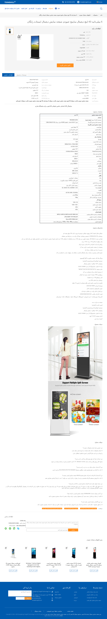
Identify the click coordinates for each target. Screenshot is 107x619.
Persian (100, 2)
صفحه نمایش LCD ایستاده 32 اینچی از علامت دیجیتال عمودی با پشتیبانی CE (74, 564)
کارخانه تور (31, 8)
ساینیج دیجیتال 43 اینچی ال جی (71, 508)
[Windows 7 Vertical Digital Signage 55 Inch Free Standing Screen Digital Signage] (33, 553)
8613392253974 (21, 525)
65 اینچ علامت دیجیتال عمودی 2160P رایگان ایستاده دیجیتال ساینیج (13, 564)
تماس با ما (16, 8)
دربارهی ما (38, 8)
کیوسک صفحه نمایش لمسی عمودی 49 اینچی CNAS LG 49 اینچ (53, 564)
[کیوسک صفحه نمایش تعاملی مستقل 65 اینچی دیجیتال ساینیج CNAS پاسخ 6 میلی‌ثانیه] (94, 553)
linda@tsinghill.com (85, 2)
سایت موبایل (38, 611)
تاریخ (75, 594)
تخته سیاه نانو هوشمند (92, 597)
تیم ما (75, 600)
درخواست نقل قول (9, 8)
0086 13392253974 (13, 523)
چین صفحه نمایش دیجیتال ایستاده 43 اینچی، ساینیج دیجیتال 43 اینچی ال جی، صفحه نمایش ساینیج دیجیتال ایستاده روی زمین (73, 614)
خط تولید (57, 592)
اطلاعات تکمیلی (8, 75)
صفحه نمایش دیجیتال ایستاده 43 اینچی (89, 508)
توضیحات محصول (21, 75)
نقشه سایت (70, 611)
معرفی (75, 592)
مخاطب (73, 530)
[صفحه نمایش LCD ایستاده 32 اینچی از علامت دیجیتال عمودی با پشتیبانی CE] (74, 553)
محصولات (50, 8)
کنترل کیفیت (24, 8)
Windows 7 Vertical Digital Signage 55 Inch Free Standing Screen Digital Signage (33, 565)
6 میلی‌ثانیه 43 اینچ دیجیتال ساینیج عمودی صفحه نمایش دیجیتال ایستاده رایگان (58, 15)
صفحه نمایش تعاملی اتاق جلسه (94, 600)
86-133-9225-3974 (70, 2)
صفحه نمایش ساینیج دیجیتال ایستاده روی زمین (52, 508)
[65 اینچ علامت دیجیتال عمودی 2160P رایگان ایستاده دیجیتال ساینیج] (13, 553)
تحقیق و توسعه (58, 597)
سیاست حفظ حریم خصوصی (54, 611)
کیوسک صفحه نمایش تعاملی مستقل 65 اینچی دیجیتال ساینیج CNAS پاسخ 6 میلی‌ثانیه (94, 564)
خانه (59, 8)
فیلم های (45, 8)
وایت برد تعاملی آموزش (92, 594)
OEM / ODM (58, 594)
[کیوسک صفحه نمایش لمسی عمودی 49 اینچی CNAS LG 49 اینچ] (54, 553)
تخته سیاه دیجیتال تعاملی (92, 592)
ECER (61, 615)
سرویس (76, 597)
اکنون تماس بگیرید (65, 65)
